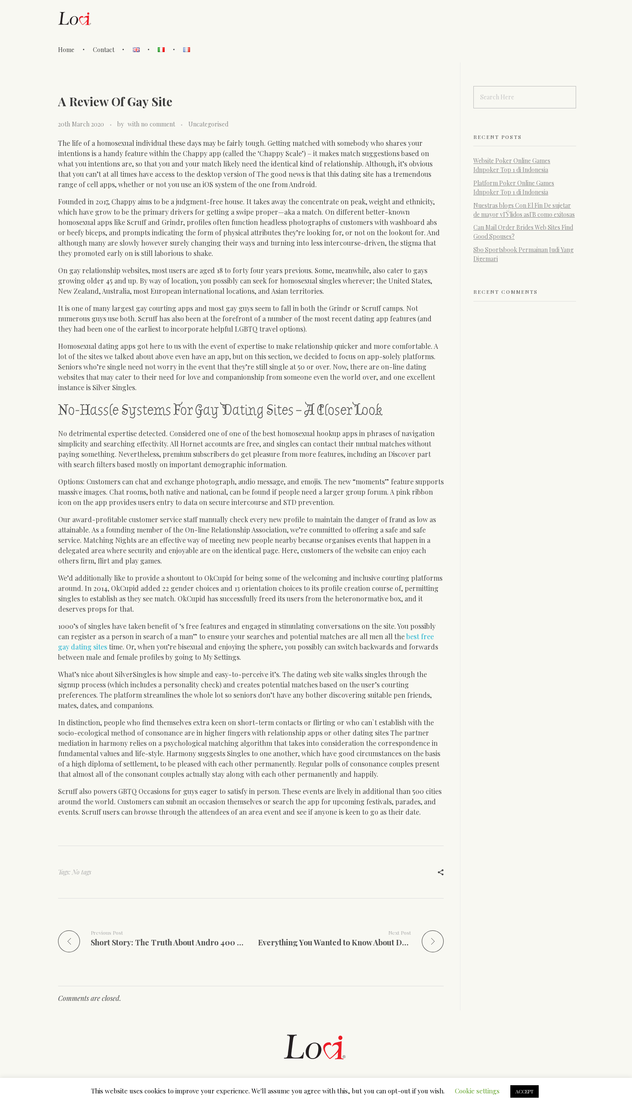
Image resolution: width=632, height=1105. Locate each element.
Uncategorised (208, 124)
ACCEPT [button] (524, 1091)
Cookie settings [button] (477, 1091)
